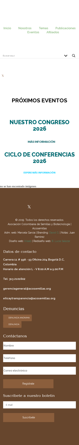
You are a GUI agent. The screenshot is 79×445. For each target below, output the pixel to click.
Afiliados (52, 32)
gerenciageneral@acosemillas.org (27, 288)
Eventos (33, 32)
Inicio (7, 28)
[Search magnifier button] (73, 56)
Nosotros (24, 28)
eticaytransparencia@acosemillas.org (29, 298)
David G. (54, 232)
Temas (43, 28)
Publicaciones (65, 28)
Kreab (27, 241)
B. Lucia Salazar (61, 241)
